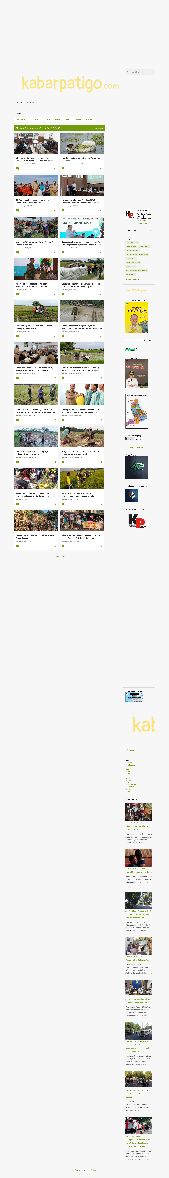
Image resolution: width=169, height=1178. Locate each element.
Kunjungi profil (142, 223)
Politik (47, 119)
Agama (68, 119)
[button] (55, 168)
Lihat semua (98, 128)
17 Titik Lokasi (131, 258)
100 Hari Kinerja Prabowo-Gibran (137, 254)
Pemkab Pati (21, 119)
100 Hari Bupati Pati (132, 250)
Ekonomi (89, 119)
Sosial (78, 119)
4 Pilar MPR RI (130, 266)
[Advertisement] (69, 16)
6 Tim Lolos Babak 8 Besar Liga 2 (136, 270)
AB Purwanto (130, 274)
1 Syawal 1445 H (131, 246)
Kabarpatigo (142, 210)
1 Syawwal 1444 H (144, 246)
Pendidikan (35, 119)
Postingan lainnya (59, 557)
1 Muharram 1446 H (132, 242)
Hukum (58, 119)
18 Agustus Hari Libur (133, 262)
